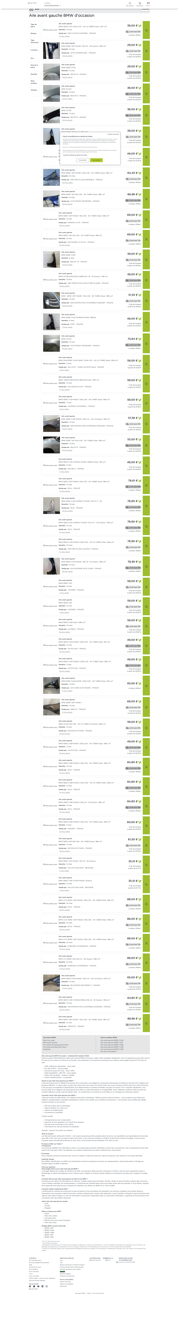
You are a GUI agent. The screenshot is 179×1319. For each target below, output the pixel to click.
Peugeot (48, 1208)
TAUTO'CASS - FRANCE (77, 649)
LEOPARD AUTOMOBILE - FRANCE (81, 406)
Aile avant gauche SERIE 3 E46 (111, 1040)
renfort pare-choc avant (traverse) (135, 1085)
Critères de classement (67, 1276)
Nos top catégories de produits (39, 1262)
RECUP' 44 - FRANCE (79, 262)
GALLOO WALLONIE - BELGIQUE (80, 868)
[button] (96, 30)
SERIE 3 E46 (49, 1230)
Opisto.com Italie (65, 1281)
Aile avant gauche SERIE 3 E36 (111, 1047)
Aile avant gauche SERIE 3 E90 (111, 1045)
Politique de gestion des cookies (70, 1269)
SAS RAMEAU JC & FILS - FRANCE (81, 242)
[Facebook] (30, 1286)
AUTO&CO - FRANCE (76, 629)
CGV (61, 1262)
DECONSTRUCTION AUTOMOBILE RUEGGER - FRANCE (92, 303)
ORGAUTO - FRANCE (76, 1026)
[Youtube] (38, 1286)
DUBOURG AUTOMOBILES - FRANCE (82, 946)
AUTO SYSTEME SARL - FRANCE (83, 53)
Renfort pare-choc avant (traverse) (57, 1220)
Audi (46, 1203)
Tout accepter (96, 160)
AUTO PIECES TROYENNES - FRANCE (85, 201)
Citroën (47, 1206)
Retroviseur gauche (50, 1042)
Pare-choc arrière (51, 1216)
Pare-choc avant (50, 1222)
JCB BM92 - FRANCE (76, 590)
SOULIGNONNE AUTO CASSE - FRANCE (86, 568)
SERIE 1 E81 (49, 1235)
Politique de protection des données (71, 1267)
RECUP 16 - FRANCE (78, 74)
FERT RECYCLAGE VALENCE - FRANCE (83, 549)
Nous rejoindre (34, 1271)
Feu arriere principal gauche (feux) (56, 1045)
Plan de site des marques (37, 1280)
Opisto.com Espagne (66, 1284)
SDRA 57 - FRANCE (78, 709)
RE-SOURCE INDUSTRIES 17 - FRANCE (85, 985)
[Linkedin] (43, 1286)
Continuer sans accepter (113, 134)
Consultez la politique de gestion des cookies (75, 155)
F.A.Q (30, 1274)
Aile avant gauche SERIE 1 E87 (111, 1042)
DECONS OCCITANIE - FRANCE (80, 731)
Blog (30, 1265)
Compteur (46, 1049)
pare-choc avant (88, 1085)
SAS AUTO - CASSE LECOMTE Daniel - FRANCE (86, 367)
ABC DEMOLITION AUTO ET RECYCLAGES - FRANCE (88, 283)
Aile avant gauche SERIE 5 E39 (111, 1049)
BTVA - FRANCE (74, 907)
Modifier (145, 9)
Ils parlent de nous (35, 1267)
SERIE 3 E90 (49, 1232)
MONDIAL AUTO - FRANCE (78, 222)
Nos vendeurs (33, 1269)
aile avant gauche (69, 1090)
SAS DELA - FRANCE (76, 469)
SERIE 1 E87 (49, 1228)
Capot (47, 1213)
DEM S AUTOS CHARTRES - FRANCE (82, 33)
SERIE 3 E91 (49, 1237)
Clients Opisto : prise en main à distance (42, 1278)
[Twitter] (34, 1286)
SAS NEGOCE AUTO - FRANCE (79, 387)
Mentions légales (65, 1274)
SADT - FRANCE (77, 324)
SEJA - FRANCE (74, 488)
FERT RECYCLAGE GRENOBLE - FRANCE (86, 180)
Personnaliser (83, 160)
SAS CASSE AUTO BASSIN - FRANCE (85, 688)
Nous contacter (34, 1276)
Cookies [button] (62, 1271)
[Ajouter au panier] (146, 30)
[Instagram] (46, 1286)
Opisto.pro (63, 1286)
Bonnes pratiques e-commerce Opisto (72, 1265)
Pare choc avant (49, 1040)
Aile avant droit (50, 1218)
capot (65, 1085)
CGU (61, 1260)
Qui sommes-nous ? (35, 1260)
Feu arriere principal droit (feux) (55, 1047)
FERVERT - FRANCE (75, 828)
